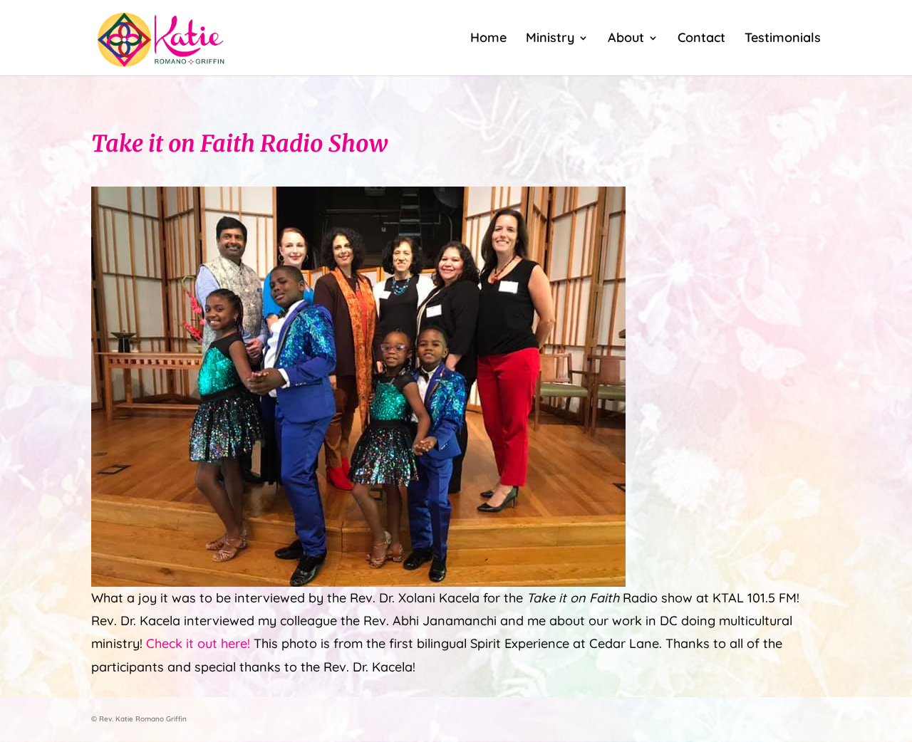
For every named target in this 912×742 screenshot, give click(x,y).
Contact (701, 39)
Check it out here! (198, 643)
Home (488, 39)
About (626, 39)
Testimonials (783, 39)
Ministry (550, 39)
